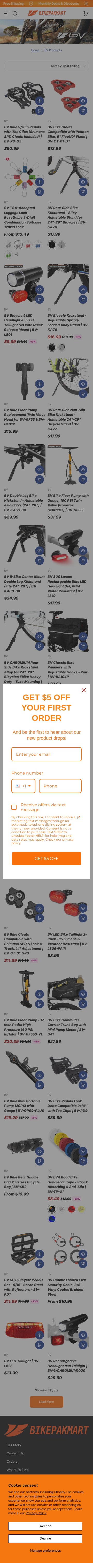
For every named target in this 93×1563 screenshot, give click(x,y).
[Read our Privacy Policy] (78, 818)
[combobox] (23, 786)
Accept (45, 1526)
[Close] (84, 690)
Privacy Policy (36, 1513)
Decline (45, 1538)
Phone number (27, 773)
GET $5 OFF (46, 858)
